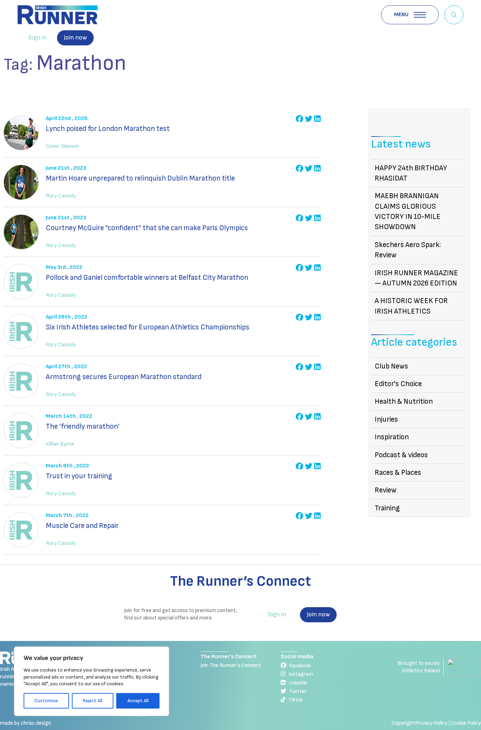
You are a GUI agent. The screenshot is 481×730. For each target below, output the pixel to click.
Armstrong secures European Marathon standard (123, 376)
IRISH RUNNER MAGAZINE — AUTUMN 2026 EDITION (416, 278)
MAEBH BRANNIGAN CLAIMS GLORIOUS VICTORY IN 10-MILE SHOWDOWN (408, 211)
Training (387, 508)
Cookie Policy (466, 723)
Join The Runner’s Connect (230, 665)
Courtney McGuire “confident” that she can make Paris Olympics (147, 228)
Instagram (300, 674)
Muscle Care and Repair (82, 525)
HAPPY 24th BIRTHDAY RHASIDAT (411, 173)
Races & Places (398, 472)
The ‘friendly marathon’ (83, 426)
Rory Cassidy (61, 196)
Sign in (37, 37)
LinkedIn (297, 683)
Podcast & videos (401, 455)
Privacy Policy (431, 723)
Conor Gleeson (62, 146)
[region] (91, 681)
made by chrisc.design (25, 723)
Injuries (386, 419)
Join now (75, 37)
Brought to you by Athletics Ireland (419, 667)
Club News (391, 366)
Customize (46, 701)
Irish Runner (58, 14)
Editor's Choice (398, 383)
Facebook (300, 665)
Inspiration (392, 437)
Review (385, 490)
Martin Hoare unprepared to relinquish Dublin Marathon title (140, 178)
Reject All (92, 701)
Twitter (298, 691)
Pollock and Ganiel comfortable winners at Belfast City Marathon (147, 277)
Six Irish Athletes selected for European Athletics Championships (147, 327)
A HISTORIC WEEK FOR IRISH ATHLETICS (411, 305)
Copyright (403, 723)
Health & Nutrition (404, 401)
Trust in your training (79, 476)
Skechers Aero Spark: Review (408, 249)
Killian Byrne (60, 444)
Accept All (138, 701)
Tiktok (295, 700)
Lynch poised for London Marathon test (108, 128)
